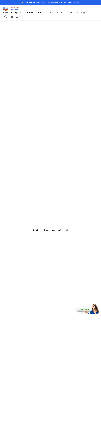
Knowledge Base (34, 12)
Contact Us (73, 12)
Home (5, 12)
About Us (61, 12)
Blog (83, 12)
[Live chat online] (87, 309)
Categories (16, 12)
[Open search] (5, 16)
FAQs (51, 12)
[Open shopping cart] (11, 16)
